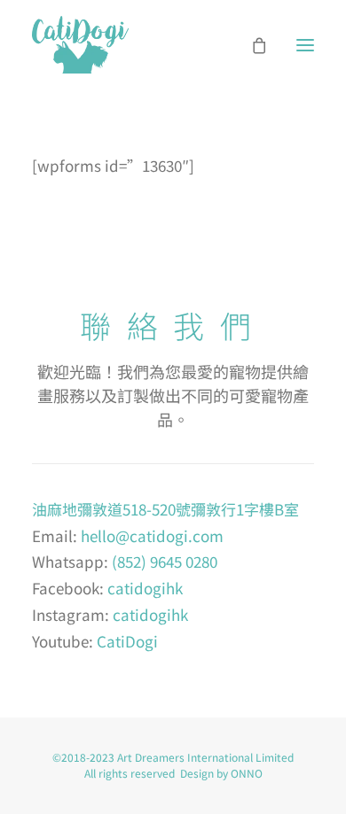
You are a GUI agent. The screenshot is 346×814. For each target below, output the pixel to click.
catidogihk (145, 588)
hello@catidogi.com (152, 535)
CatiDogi (127, 641)
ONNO (247, 772)
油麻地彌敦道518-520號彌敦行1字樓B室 (165, 509)
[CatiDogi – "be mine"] (80, 45)
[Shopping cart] (251, 45)
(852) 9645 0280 (164, 561)
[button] (305, 44)
